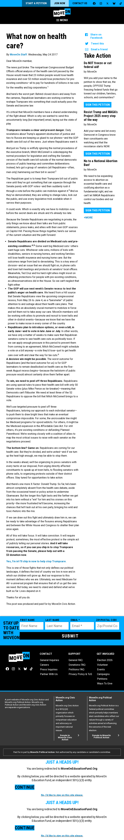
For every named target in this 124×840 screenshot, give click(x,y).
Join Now (59, 3)
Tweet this (97, 43)
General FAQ (76, 660)
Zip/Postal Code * (106, 620)
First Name (27, 620)
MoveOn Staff (18, 54)
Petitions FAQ (76, 669)
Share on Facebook (96, 36)
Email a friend (99, 49)
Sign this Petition (97, 104)
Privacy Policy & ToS (80, 674)
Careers (44, 664)
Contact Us (79, 3)
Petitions (102, 678)
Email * (75, 620)
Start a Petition (36, 3)
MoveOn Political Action (42, 752)
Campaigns (103, 674)
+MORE (88, 217)
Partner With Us (49, 674)
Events (101, 669)
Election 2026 (105, 660)
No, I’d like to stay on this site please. (62, 795)
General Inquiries (49, 660)
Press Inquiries (48, 669)
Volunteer (102, 664)
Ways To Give (104, 683)
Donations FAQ (77, 664)
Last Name (52, 620)
